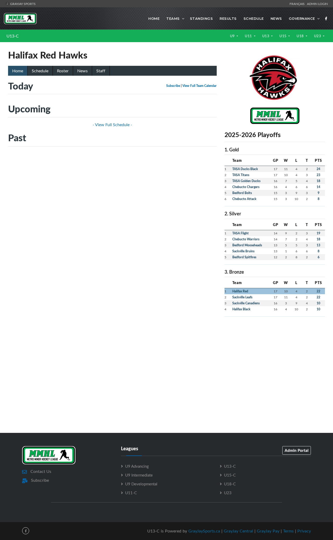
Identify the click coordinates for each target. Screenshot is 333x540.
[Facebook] (326, 18)
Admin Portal (297, 450)
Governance (302, 18)
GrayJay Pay (268, 531)
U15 (283, 36)
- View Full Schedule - (112, 124)
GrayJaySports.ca (204, 531)
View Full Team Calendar (199, 85)
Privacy (304, 531)
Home (153, 18)
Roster (63, 71)
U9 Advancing (137, 466)
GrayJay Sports (22, 4)
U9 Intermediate (139, 475)
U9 (233, 36)
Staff (100, 71)
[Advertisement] (275, 357)
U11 (249, 36)
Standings (201, 18)
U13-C (13, 36)
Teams (173, 18)
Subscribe (173, 85)
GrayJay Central (238, 531)
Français (298, 4)
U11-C (131, 492)
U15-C (230, 475)
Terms (288, 531)
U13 (266, 36)
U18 (301, 36)
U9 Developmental (141, 483)
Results (228, 18)
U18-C (230, 483)
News (276, 18)
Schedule (254, 18)
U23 (318, 36)
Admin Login (317, 4)
